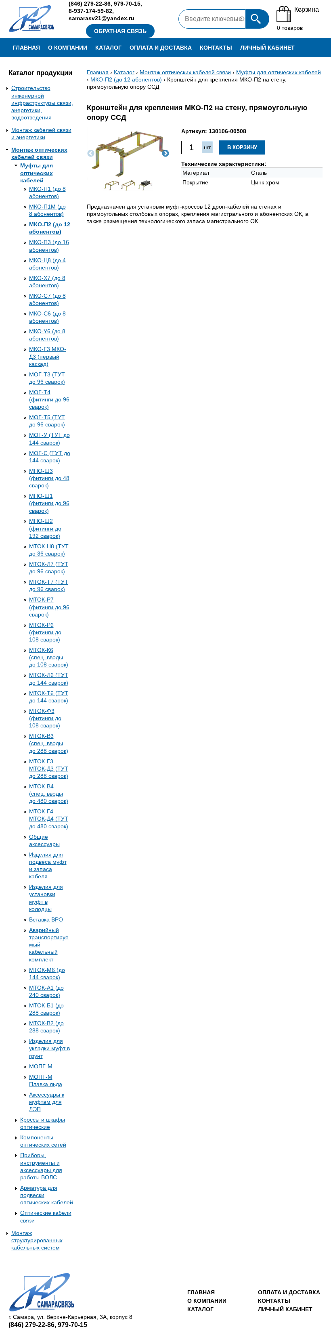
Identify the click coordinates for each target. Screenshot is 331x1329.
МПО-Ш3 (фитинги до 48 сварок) (49, 478)
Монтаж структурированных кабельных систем (37, 1240)
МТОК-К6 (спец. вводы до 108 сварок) (48, 657)
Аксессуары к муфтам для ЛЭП (46, 1101)
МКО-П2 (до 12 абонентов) (126, 79)
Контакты (216, 47)
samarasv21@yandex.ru (101, 18)
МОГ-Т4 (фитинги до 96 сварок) (49, 399)
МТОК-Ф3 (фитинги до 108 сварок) (45, 718)
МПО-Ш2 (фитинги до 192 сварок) (45, 528)
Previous (91, 154)
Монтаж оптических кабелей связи (185, 72)
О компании (67, 47)
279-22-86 (90, 3)
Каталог (108, 47)
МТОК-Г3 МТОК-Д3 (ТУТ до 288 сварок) (48, 768)
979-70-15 (127, 3)
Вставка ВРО (46, 919)
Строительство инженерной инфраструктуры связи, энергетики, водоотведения (42, 103)
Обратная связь (120, 31)
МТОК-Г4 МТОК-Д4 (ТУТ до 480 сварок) (48, 818)
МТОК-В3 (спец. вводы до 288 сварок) (48, 743)
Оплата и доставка (161, 47)
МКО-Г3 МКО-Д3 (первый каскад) (47, 356)
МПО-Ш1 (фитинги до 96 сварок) (49, 503)
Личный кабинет (267, 47)
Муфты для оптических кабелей (36, 172)
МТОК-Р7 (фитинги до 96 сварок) (49, 606)
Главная (26, 47)
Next (165, 154)
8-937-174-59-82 (90, 11)
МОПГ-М (40, 1066)
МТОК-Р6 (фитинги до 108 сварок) (45, 632)
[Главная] (32, 19)
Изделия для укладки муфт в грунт (49, 1048)
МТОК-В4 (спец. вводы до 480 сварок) (48, 793)
